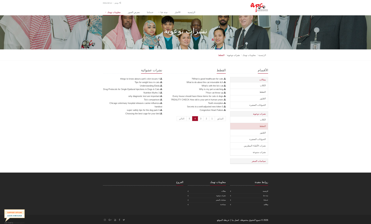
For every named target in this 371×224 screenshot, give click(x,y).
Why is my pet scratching (211, 89)
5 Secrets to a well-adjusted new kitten (205, 106)
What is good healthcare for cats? (207, 79)
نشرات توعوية (259, 114)
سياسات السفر (259, 161)
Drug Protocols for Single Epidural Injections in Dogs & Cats (131, 89)
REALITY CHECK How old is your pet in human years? (197, 99)
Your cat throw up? (214, 92)
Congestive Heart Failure (211, 110)
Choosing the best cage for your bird (142, 113)
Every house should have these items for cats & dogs (198, 96)
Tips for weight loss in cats (147, 82)
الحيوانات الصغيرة (257, 105)
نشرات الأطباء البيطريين (255, 145)
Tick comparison (152, 99)
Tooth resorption (215, 103)
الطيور (263, 98)
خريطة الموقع (223, 220)
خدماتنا (150, 12)
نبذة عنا (164, 12)
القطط (263, 92)
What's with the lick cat (212, 85)
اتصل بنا (235, 220)
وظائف (266, 204)
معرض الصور (134, 12)
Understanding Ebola (150, 85)
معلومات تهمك (114, 12)
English (106, 3)
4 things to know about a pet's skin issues (140, 79)
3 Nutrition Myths (151, 92)
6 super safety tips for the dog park (143, 110)
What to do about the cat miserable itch (205, 82)
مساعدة (223, 204)
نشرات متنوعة (259, 152)
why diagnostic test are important (144, 96)
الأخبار (177, 12)
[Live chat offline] (14, 215)
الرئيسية (191, 12)
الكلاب (263, 85)
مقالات (262, 79)
